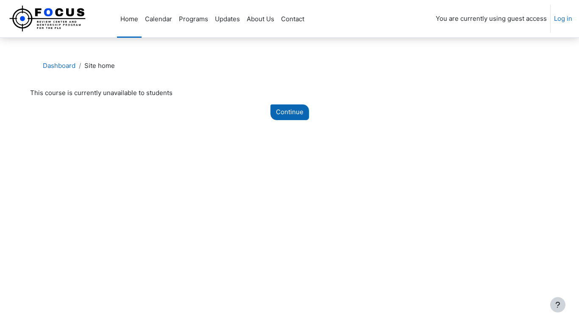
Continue (289, 112)
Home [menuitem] (129, 19)
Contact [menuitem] (292, 19)
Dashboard (59, 66)
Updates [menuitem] (227, 19)
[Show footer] (557, 304)
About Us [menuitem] (260, 19)
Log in (563, 18)
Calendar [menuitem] (158, 19)
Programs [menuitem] (193, 19)
